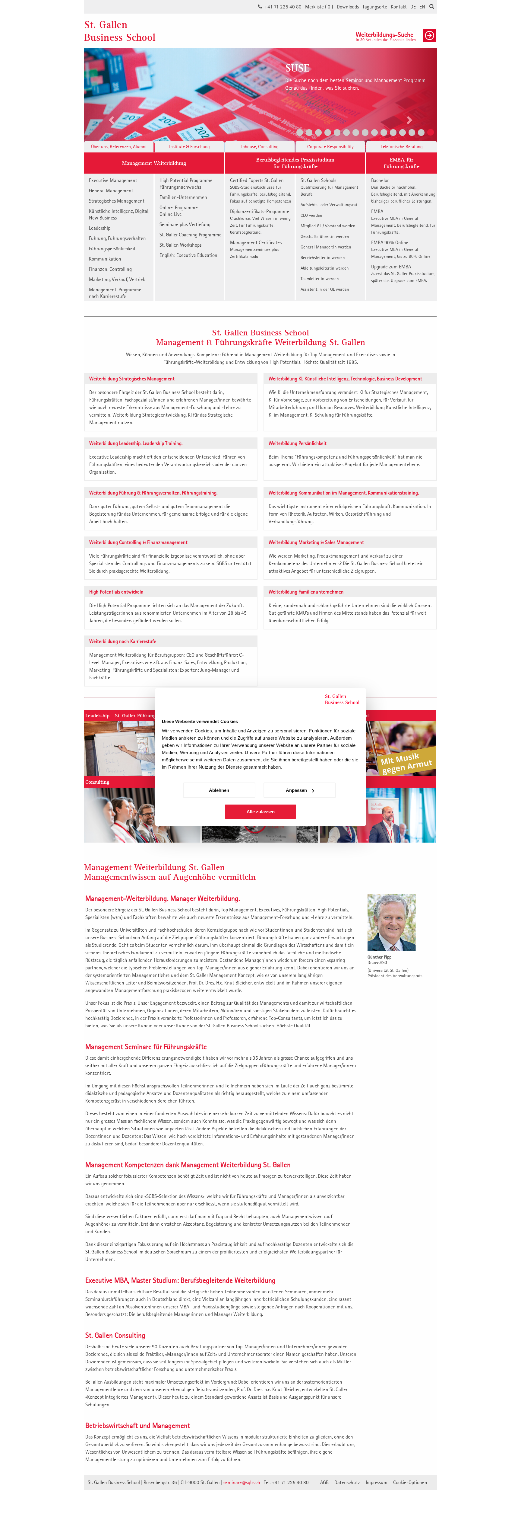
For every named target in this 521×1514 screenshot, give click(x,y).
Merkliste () (319, 7)
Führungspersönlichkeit (112, 248)
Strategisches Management (116, 201)
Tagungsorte (374, 7)
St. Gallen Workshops (180, 245)
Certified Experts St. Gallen (260, 190)
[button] (110, 100)
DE (413, 7)
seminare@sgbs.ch (241, 1482)
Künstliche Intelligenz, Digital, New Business (119, 214)
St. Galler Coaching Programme (190, 235)
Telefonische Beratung (402, 146)
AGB (324, 1482)
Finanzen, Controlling (110, 269)
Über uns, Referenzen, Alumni (119, 146)
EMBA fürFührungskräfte (401, 162)
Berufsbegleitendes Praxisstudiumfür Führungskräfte (295, 162)
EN (422, 7)
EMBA (403, 221)
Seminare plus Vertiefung (184, 224)
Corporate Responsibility (330, 146)
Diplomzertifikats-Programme (260, 221)
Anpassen (296, 790)
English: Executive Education (188, 255)
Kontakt (399, 7)
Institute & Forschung (189, 146)
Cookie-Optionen (410, 1482)
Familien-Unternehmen (183, 197)
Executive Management (113, 180)
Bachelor (403, 190)
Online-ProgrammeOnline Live (178, 210)
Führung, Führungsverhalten (117, 238)
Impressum (376, 1482)
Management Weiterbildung (154, 163)
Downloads (348, 7)
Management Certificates (256, 249)
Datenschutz (347, 1482)
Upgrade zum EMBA (403, 273)
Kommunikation (105, 259)
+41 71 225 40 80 (283, 7)
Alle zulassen (261, 811)
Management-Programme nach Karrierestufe (115, 292)
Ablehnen (219, 790)
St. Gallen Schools (329, 187)
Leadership (99, 228)
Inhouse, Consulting (260, 146)
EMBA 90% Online (401, 249)
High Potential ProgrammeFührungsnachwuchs (186, 183)
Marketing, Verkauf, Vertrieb (117, 279)
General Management (111, 190)
